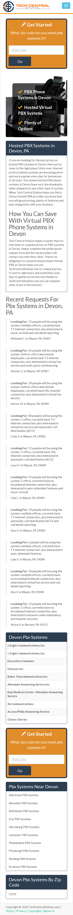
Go (19, 61)
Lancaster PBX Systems (23, 835)
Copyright (34, 911)
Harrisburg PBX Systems (24, 827)
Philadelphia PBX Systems (25, 842)
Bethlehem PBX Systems (24, 811)
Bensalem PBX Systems (23, 803)
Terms (9, 911)
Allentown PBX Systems (24, 795)
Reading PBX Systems (22, 858)
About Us (49, 911)
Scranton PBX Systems (23, 866)
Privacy (20, 911)
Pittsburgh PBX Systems (24, 850)
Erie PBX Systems (20, 819)
